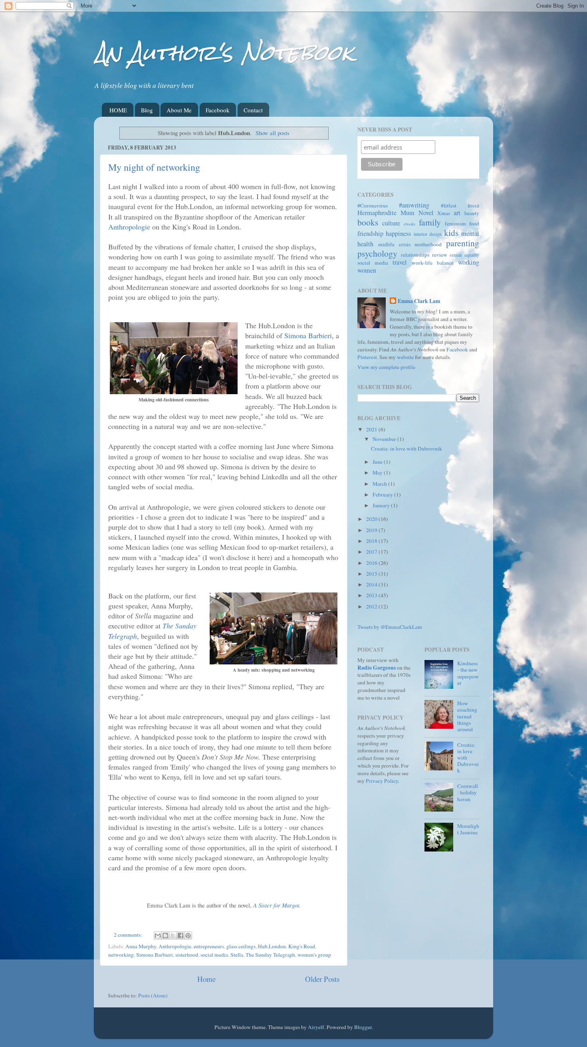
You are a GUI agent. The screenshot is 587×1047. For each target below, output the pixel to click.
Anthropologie (129, 226)
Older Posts (322, 979)
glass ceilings (241, 946)
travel (400, 262)
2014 (372, 584)
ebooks (409, 224)
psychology (377, 253)
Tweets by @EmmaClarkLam (389, 626)
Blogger (363, 1027)
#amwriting (414, 205)
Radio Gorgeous (376, 668)
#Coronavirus (372, 205)
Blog (147, 110)
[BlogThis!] (165, 935)
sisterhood (186, 954)
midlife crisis (394, 244)
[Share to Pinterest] (188, 935)
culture (391, 223)
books (367, 222)
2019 (372, 530)
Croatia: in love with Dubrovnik (406, 448)
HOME (118, 110)
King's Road (301, 946)
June (378, 461)
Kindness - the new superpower (468, 673)
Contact (253, 110)
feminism (455, 223)
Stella (236, 954)
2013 (372, 595)
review (439, 254)
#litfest (448, 205)
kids (451, 232)
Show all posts (273, 133)
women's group (314, 954)
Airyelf (316, 1027)
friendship (370, 233)
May (378, 472)
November (385, 439)
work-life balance (433, 262)
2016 (372, 562)
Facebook (218, 110)
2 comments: (128, 934)
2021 (372, 429)
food (474, 223)
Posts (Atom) (153, 995)
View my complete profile (386, 367)
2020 (372, 519)
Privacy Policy (382, 780)
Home (206, 979)
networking (121, 954)
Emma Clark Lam (419, 301)
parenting (462, 243)
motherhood (428, 244)
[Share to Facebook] (180, 935)
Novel (426, 212)
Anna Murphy (140, 946)
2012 (372, 606)
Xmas (443, 213)
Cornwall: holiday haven (467, 792)
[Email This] (158, 935)
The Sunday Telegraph (270, 954)
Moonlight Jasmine (468, 829)
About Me (179, 110)
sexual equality (464, 254)
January (382, 505)
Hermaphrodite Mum (385, 212)
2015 (372, 573)
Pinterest (367, 357)
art (457, 212)
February (383, 494)
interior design (428, 234)
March (380, 483)
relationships (415, 254)
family (430, 222)
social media (214, 954)
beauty (471, 213)
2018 (372, 540)
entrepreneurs (209, 946)
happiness (398, 233)
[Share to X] (173, 935)
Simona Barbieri (308, 335)
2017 (372, 551)
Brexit (473, 205)
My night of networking (154, 167)
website (405, 357)
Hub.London (272, 946)
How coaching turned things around (467, 716)
